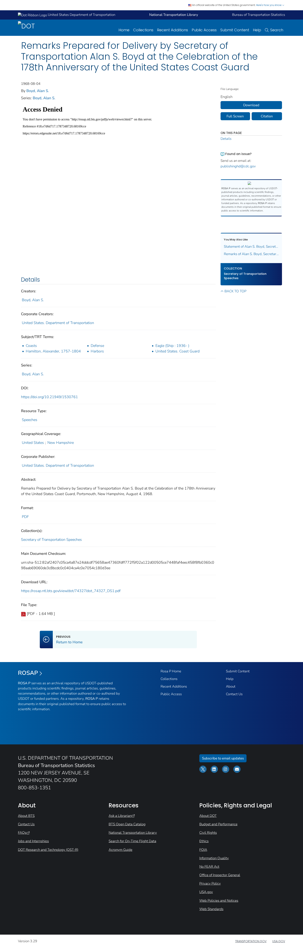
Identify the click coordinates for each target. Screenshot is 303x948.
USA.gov (206, 892)
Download (251, 105)
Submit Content (234, 30)
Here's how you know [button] (269, 5)
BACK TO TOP (235, 291)
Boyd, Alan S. (37, 90)
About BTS (26, 815)
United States (33, 442)
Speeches (29, 419)
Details (226, 138)
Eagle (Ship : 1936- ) (172, 345)
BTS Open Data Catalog (127, 824)
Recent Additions (172, 30)
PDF (25, 516)
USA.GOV (278, 941)
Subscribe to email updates (223, 758)
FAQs (22, 832)
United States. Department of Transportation (58, 322)
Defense (97, 345)
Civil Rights (208, 832)
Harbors (97, 351)
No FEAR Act (209, 866)
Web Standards (211, 909)
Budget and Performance (218, 824)
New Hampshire (60, 442)
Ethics (204, 841)
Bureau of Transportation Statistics (258, 14)
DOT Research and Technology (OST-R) (48, 849)
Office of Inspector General (219, 875)
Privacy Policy (210, 883)
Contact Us (234, 694)
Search (276, 30)
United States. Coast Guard (177, 351)
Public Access (204, 30)
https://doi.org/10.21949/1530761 (49, 396)
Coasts (31, 345)
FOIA (203, 849)
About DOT (208, 815)
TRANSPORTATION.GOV (251, 941)
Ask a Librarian (120, 815)
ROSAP (28, 673)
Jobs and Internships (33, 841)
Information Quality (214, 858)
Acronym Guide (120, 849)
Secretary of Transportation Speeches (51, 539)
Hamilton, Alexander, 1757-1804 (53, 351)
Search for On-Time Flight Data (132, 841)
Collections (143, 30)
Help (257, 30)
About (230, 686)
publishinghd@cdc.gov (238, 166)
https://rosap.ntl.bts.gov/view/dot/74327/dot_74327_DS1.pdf (71, 590)
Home (124, 30)
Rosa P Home (171, 671)
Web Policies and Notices (218, 900)
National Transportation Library (133, 832)
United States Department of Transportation (81, 14)
